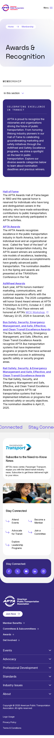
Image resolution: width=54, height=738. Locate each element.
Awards (7, 634)
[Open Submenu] (50, 650)
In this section (12, 93)
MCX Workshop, (35, 312)
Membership (28, 27)
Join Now (11, 613)
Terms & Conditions (12, 728)
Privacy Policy (9, 722)
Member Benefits (12, 623)
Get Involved (10, 640)
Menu (46, 8)
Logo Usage (9, 716)
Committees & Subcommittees (19, 628)
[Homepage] (12, 8)
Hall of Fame (11, 191)
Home (11, 27)
